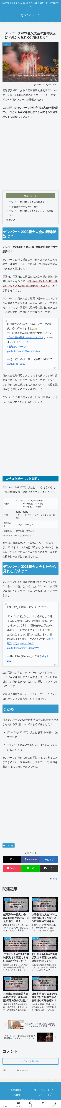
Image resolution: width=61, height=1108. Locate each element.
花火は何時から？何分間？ (25, 206)
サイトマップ (45, 1094)
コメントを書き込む (30, 1061)
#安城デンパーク (16, 346)
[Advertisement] (30, 154)
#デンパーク (27, 643)
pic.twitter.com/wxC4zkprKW (23, 648)
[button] (49, 868)
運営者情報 (15, 1089)
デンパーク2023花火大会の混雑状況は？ (29, 202)
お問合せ (16, 1094)
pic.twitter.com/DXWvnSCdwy (23, 351)
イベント (10, 845)
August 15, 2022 (16, 363)
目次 (26, 195)
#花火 (16, 643)
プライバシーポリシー (45, 1089)
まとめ (12, 219)
